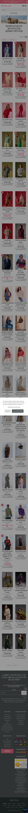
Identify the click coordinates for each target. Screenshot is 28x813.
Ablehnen (7, 411)
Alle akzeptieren (18, 411)
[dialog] (14, 406)
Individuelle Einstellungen (14, 406)
